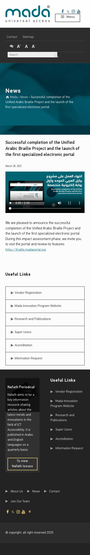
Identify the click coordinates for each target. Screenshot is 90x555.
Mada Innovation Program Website (38, 306)
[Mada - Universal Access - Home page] (27, 13)
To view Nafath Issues (24, 465)
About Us (16, 491)
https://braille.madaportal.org (25, 249)
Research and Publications (33, 319)
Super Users (23, 332)
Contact (12, 37)
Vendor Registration (28, 292)
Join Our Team (20, 501)
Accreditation (23, 345)
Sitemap (28, 37)
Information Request (28, 358)
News (36, 491)
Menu (71, 17)
